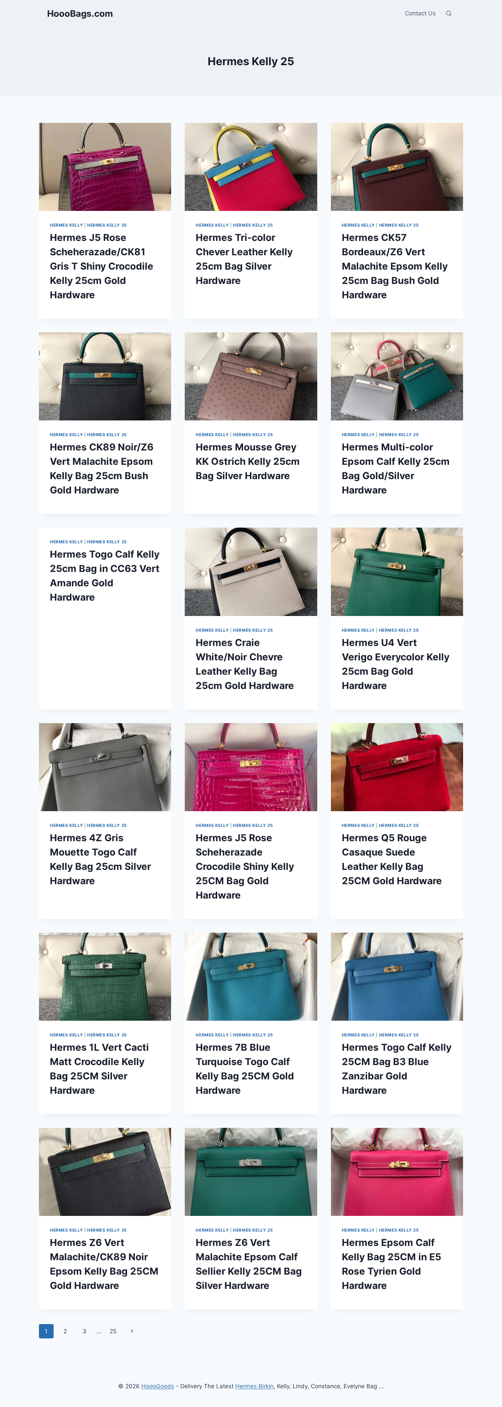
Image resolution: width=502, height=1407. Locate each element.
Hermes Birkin (254, 1386)
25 (113, 1331)
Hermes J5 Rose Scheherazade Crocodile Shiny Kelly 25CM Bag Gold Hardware (245, 866)
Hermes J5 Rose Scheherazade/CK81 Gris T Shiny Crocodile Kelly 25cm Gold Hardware (101, 266)
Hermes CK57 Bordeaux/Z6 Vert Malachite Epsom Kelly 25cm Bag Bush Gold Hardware (395, 266)
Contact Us (420, 13)
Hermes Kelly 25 (107, 225)
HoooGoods (157, 1386)
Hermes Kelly (66, 225)
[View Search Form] (449, 14)
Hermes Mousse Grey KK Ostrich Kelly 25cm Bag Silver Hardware (248, 461)
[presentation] (105, 167)
